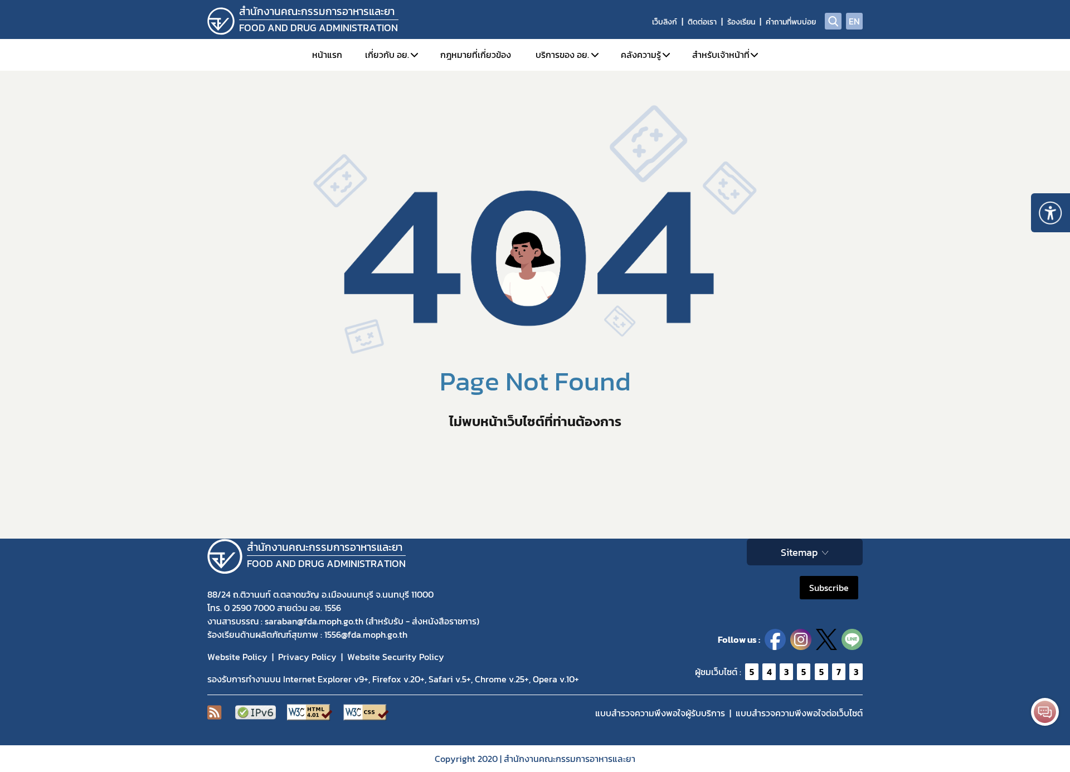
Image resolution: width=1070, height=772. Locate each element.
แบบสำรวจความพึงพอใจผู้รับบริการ (660, 713)
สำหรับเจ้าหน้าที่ (721, 54)
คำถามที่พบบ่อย (791, 22)
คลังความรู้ (641, 54)
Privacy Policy (307, 656)
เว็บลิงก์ (664, 22)
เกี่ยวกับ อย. (387, 54)
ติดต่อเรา (702, 22)
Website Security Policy (395, 656)
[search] (833, 21)
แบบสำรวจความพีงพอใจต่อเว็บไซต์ (799, 713)
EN (854, 21)
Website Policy (237, 656)
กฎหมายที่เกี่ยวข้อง (475, 54)
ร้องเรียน (741, 22)
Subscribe (829, 587)
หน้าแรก (327, 54)
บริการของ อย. (562, 54)
